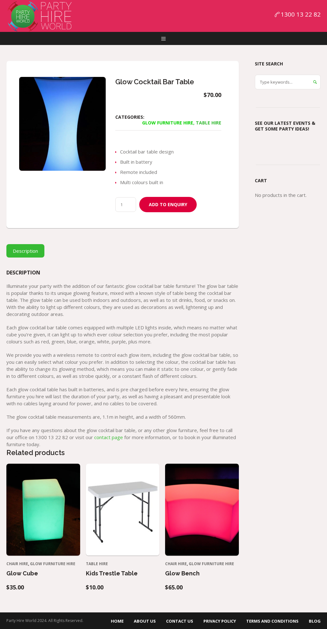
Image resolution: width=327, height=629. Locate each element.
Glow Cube (22, 573)
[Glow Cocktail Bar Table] (62, 124)
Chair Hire (17, 563)
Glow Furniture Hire (167, 123)
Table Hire (208, 123)
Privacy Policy (219, 621)
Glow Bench (182, 573)
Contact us (179, 621)
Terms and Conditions (272, 621)
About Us (145, 621)
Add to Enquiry (168, 204)
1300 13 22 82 (301, 14)
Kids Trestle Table (112, 573)
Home (117, 621)
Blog (315, 621)
